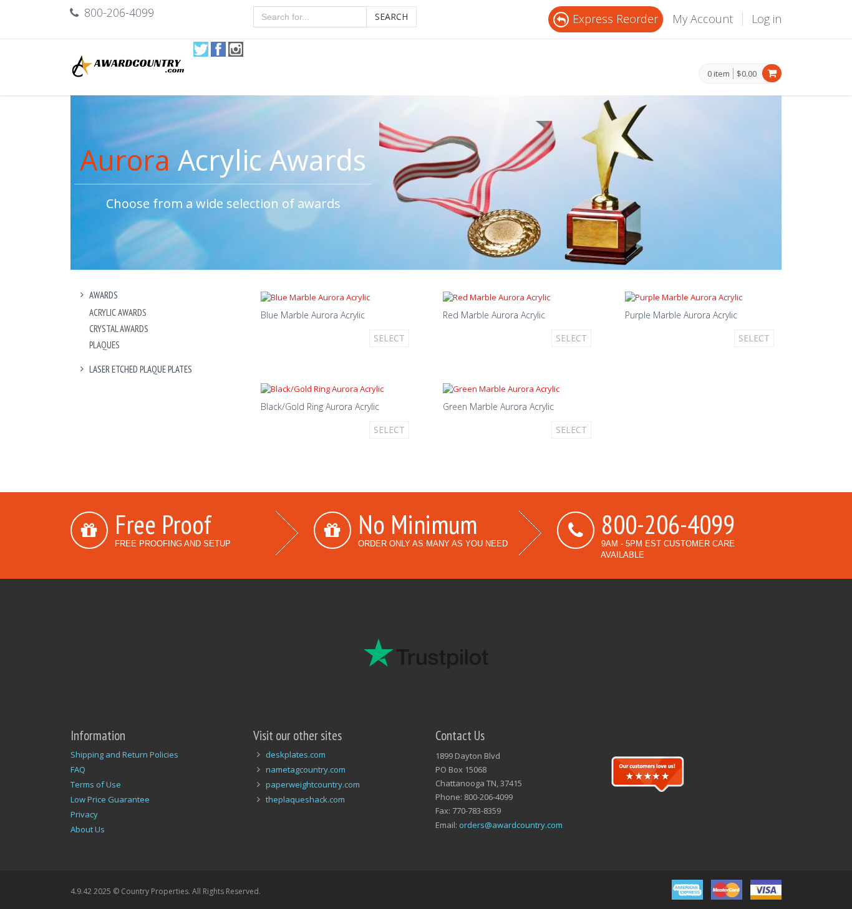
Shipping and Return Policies (124, 754)
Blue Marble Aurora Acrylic (313, 315)
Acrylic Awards (118, 312)
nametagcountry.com (306, 769)
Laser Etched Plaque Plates (140, 369)
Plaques (104, 345)
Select (389, 338)
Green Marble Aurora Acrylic (498, 406)
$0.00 (747, 73)
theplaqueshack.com (305, 799)
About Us (87, 829)
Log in (767, 18)
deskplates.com (296, 754)
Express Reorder (615, 18)
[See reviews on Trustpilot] (647, 772)
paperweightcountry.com (313, 784)
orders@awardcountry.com (511, 824)
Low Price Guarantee (110, 799)
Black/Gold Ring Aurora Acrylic (320, 406)
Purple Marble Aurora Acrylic (681, 315)
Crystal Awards (118, 329)
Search (391, 16)
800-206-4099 (668, 524)
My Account (702, 18)
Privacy (84, 814)
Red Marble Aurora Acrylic (494, 315)
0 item (718, 74)
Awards (103, 295)
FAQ (77, 769)
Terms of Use (95, 784)
